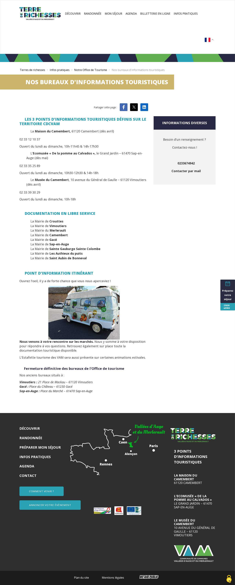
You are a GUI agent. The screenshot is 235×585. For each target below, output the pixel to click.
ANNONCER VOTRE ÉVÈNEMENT (50, 505)
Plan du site (81, 577)
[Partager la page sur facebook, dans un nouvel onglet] (123, 107)
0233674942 (186, 163)
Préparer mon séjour (40, 447)
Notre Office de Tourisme (90, 70)
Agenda (131, 13)
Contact (27, 475)
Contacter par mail (186, 171)
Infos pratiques (186, 13)
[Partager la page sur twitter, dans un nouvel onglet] (134, 107)
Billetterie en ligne (155, 13)
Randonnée (92, 13)
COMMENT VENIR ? (41, 491)
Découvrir (73, 13)
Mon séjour (113, 13)
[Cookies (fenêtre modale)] (229, 579)
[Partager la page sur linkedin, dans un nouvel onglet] (144, 107)
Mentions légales (113, 577)
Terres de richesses (32, 70)
